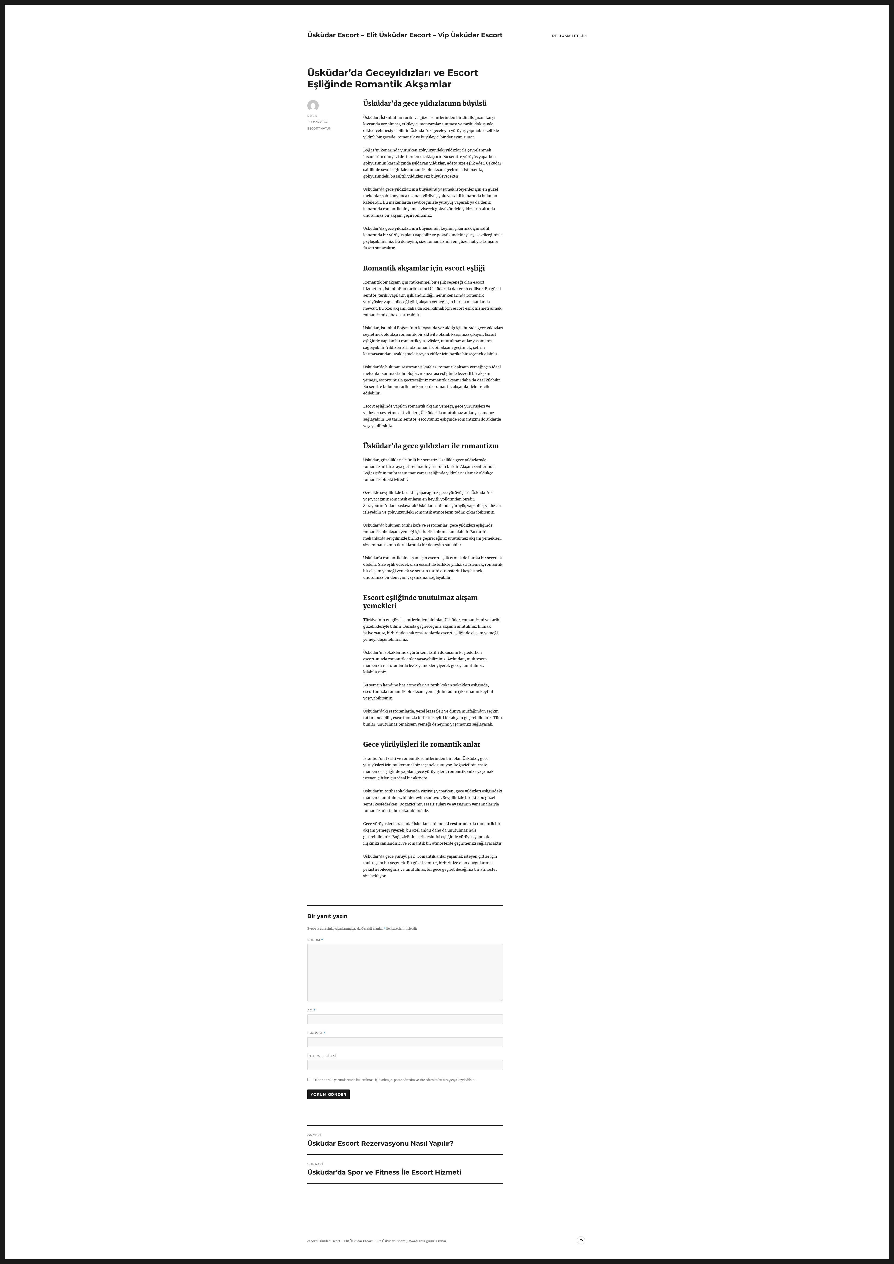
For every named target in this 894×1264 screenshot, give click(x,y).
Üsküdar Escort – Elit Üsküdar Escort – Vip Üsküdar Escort (405, 35)
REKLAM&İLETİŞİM (569, 36)
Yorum (315, 940)
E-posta (316, 1033)
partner (313, 115)
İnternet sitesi (321, 1056)
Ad (311, 1010)
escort (312, 1241)
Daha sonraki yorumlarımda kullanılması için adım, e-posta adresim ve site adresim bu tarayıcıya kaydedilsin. (394, 1080)
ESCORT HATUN (319, 128)
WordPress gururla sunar (427, 1241)
